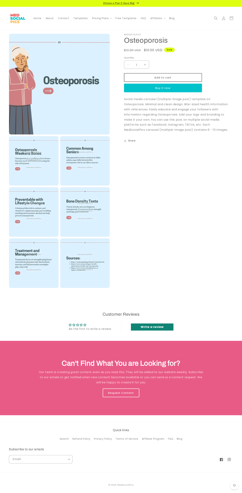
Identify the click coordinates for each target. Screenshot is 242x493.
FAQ (170, 439)
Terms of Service (127, 439)
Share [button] (132, 140)
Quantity (129, 57)
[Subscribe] (68, 459)
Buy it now (162, 88)
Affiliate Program (153, 439)
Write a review (152, 327)
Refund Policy (81, 439)
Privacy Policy (103, 439)
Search (64, 439)
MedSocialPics (125, 484)
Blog (179, 439)
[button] (102, 18)
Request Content (121, 393)
